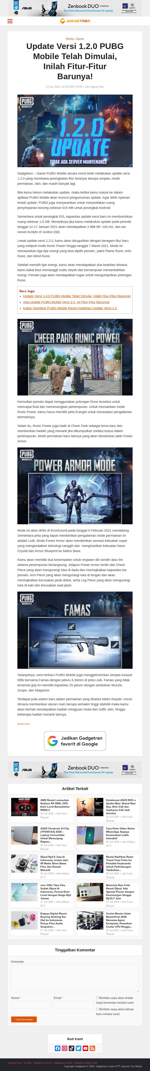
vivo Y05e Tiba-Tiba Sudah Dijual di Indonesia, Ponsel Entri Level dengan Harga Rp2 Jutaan (55, 892)
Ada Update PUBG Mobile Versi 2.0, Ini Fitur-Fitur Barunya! (66, 302)
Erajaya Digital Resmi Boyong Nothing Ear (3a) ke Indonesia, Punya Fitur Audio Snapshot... (53, 920)
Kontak (27, 1062)
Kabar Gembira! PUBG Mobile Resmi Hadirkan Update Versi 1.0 (70, 308)
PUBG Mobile (24, 724)
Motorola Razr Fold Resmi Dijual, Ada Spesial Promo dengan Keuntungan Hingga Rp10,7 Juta (120, 892)
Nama (16, 997)
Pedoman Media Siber (86, 1062)
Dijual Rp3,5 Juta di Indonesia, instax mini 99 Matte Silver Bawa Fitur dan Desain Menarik (54, 863)
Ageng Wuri (97, 86)
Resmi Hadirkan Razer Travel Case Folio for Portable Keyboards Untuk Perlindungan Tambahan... (119, 863)
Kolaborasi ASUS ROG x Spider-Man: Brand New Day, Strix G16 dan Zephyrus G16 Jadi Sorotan (121, 807)
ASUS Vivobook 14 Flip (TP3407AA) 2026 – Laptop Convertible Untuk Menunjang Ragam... (54, 835)
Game (80, 38)
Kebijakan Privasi (42, 1062)
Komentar (17, 961)
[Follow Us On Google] (75, 740)
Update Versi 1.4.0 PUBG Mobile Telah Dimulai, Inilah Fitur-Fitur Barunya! (77, 296)
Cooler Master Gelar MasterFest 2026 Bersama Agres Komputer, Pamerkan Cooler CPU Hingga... (119, 920)
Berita (70, 38)
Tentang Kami (15, 1062)
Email (58, 997)
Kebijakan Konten (63, 1062)
